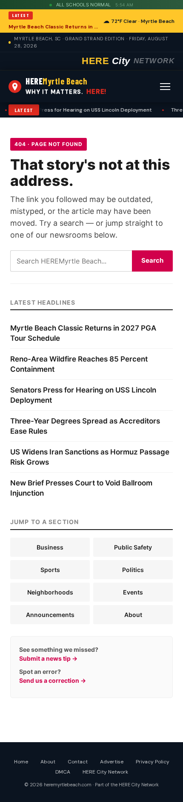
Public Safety (133, 547)
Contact (78, 761)
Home (21, 761)
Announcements (50, 614)
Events (133, 592)
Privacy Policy (152, 761)
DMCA (62, 771)
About (133, 614)
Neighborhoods (50, 592)
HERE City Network (105, 771)
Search (152, 260)
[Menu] (165, 86)
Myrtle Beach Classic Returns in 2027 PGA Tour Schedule (53, 26)
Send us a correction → (52, 680)
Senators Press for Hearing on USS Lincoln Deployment (80, 110)
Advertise (111, 761)
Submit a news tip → (48, 658)
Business (50, 547)
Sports (50, 569)
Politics (133, 569)
